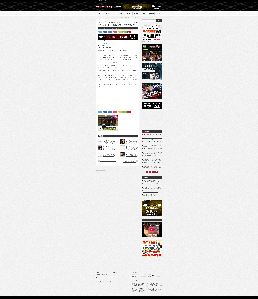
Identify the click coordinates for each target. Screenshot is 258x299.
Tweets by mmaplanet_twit (101, 274)
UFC (103, 17)
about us (153, 274)
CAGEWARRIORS (149, 274)
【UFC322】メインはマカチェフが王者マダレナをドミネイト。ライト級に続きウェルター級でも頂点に (109, 155)
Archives (98, 280)
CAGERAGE (140, 277)
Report (101, 17)
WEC (152, 276)
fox (135, 277)
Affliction (145, 277)
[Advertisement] (118, 98)
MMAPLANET (131, 297)
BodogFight (141, 274)
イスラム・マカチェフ (121, 28)
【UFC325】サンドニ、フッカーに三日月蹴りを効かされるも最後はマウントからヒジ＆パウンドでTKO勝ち (109, 149)
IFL (143, 277)
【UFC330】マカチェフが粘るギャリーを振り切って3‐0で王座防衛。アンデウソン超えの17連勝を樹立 (109, 142)
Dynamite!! (158, 276)
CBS (137, 277)
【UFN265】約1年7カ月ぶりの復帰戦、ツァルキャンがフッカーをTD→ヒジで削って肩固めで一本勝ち (132, 148)
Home (97, 17)
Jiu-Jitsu (148, 277)
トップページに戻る (100, 170)
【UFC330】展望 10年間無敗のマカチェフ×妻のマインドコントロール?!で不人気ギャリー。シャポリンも (132, 143)
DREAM (144, 274)
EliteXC (133, 277)
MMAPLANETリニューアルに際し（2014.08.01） (147, 294)
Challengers (135, 276)
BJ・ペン (148, 276)
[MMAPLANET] (104, 7)
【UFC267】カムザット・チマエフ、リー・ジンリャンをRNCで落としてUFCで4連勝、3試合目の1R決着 (108, 161)
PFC (151, 277)
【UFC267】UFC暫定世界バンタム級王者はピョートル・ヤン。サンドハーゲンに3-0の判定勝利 (128, 162)
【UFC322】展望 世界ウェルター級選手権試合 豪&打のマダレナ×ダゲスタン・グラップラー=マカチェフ (132, 155)
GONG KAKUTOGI (135, 274)
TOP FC (141, 276)
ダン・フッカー (115, 28)
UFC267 (127, 28)
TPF (155, 276)
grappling (144, 276)
